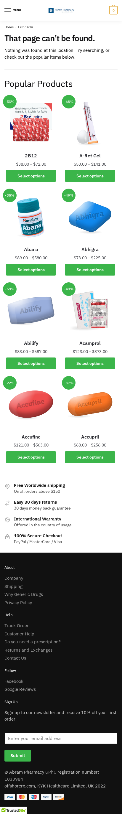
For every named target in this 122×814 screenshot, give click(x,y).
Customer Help (19, 634)
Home (9, 27)
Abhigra (90, 249)
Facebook (13, 681)
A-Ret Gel (90, 156)
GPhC (50, 772)
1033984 (13, 779)
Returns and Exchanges (28, 650)
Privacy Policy (18, 602)
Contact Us (15, 658)
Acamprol (90, 343)
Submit (17, 755)
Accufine (31, 437)
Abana (31, 249)
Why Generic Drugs (23, 594)
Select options (31, 176)
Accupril (90, 437)
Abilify (31, 343)
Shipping (13, 586)
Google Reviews (20, 689)
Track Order (16, 625)
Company (13, 578)
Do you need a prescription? (32, 642)
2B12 (31, 156)
